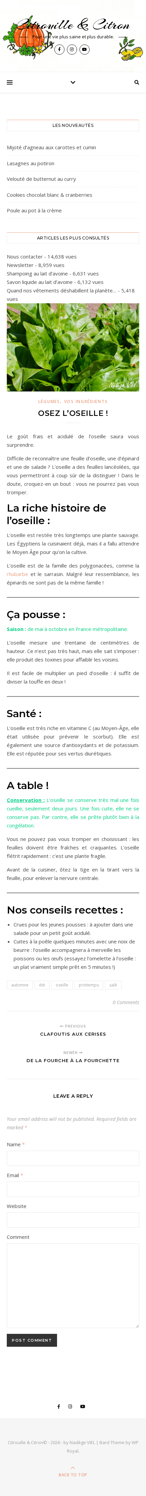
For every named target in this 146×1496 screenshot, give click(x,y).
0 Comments (126, 1002)
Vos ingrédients (86, 401)
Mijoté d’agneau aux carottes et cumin (51, 147)
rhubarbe (19, 574)
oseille (62, 985)
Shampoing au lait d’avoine (37, 273)
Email (15, 1175)
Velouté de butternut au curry (41, 178)
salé (113, 985)
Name (16, 1144)
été (42, 985)
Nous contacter (25, 256)
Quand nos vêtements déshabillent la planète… (61, 290)
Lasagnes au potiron (30, 163)
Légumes (49, 401)
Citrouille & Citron (73, 24)
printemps (89, 985)
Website (16, 1206)
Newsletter (20, 265)
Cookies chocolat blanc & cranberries (49, 194)
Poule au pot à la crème (34, 210)
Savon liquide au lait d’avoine (40, 282)
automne (20, 985)
